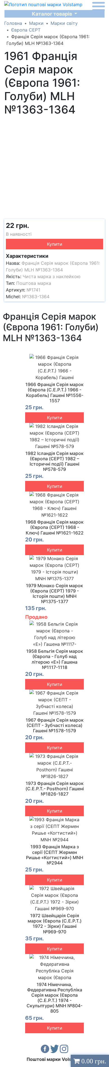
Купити (54, 244)
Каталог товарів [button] (52, 14)
